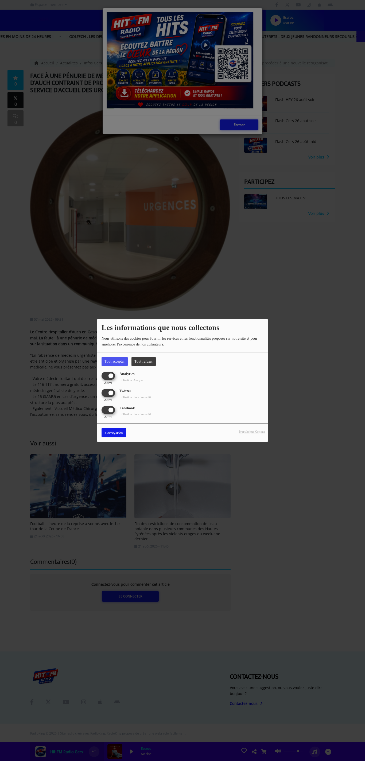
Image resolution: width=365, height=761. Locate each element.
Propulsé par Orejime (252, 431)
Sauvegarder (113, 433)
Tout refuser (143, 361)
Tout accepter (114, 361)
